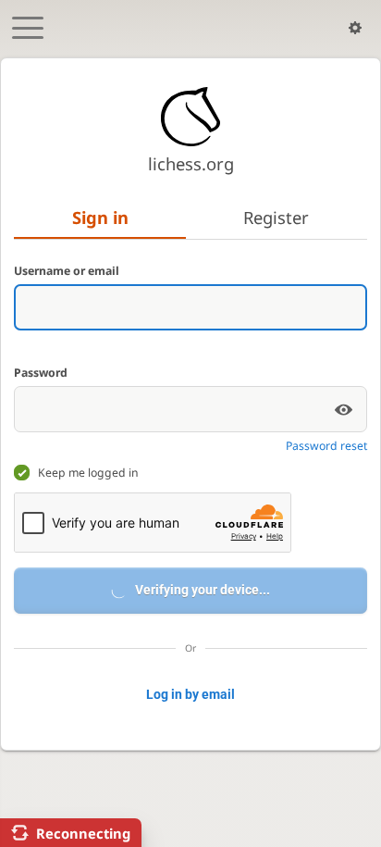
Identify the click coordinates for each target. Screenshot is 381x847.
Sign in (100, 217)
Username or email (66, 271)
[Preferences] (355, 28)
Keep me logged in (88, 472)
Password (41, 372)
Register (276, 217)
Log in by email (190, 694)
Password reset (326, 446)
